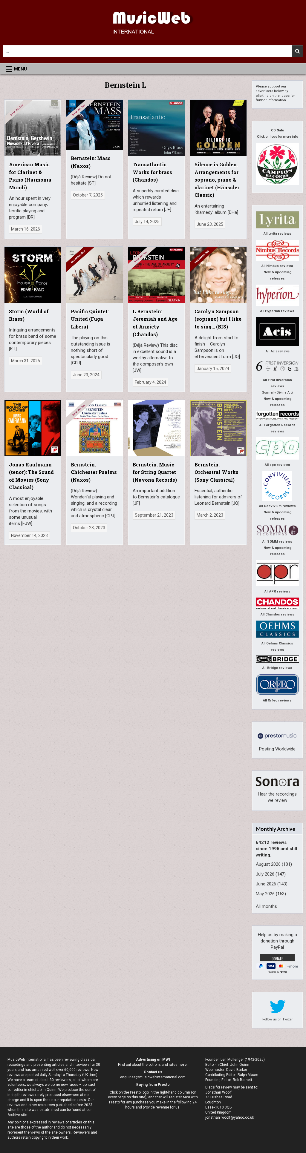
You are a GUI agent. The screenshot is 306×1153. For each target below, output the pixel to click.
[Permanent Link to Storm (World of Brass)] (32, 275)
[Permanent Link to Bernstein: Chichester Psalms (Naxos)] (94, 428)
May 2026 (265, 893)
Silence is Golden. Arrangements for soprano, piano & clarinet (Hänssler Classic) (217, 179)
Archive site (17, 1115)
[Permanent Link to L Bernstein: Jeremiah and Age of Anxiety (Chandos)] (156, 275)
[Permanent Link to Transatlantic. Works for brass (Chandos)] (156, 128)
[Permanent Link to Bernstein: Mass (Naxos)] (94, 125)
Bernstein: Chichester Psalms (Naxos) (94, 472)
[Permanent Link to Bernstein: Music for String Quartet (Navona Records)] (156, 428)
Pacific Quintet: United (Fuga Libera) (90, 319)
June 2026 (266, 884)
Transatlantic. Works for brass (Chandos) (152, 172)
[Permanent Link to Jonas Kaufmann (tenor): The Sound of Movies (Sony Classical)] (32, 428)
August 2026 (268, 864)
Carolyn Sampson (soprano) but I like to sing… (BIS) (218, 319)
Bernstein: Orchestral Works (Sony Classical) (216, 472)
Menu (20, 69)
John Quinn (239, 1065)
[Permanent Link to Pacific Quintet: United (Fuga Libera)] (94, 275)
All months (266, 906)
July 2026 (265, 874)
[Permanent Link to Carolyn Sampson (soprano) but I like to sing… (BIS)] (218, 275)
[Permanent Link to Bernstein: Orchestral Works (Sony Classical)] (218, 428)
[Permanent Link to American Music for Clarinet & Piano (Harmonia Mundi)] (32, 128)
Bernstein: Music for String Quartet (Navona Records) (155, 472)
